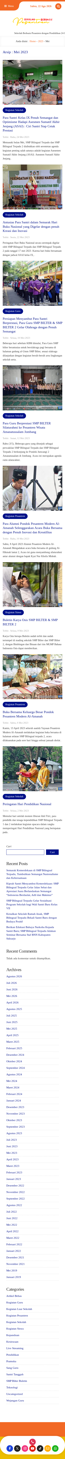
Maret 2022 (12, 1237)
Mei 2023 (11, 1152)
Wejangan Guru (15, 1400)
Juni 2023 (12, 1146)
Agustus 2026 (14, 976)
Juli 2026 (11, 982)
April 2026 (12, 1002)
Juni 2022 (12, 1218)
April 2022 (12, 1231)
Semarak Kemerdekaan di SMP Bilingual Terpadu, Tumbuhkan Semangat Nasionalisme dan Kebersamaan (32, 874)
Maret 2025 (12, 1041)
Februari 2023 (14, 1172)
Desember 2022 (15, 1185)
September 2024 (15, 1067)
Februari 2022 (14, 1244)
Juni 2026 (12, 989)
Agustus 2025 (14, 1009)
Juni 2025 (12, 1022)
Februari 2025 (14, 1048)
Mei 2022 (11, 1224)
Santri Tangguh (14, 1374)
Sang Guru (12, 1367)
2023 (40, 41)
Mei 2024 (11, 1080)
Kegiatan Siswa (13, 612)
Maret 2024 (12, 1087)
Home (33, 41)
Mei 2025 (11, 1028)
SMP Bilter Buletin (16, 1380)
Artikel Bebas (14, 1295)
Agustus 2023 (14, 1133)
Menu (10, 6)
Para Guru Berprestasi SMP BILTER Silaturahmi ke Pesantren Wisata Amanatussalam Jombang (27, 427)
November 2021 (15, 1264)
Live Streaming (14, 1348)
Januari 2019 (13, 1277)
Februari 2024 (14, 1094)
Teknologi (12, 1387)
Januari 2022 (13, 1250)
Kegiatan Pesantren (15, 516)
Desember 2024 (15, 1054)
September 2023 (15, 1126)
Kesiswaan (12, 1341)
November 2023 (15, 1113)
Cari (8, 846)
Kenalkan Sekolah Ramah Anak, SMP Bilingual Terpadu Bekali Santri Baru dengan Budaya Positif (31, 917)
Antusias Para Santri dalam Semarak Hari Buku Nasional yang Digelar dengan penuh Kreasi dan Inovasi (31, 226)
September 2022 (15, 1198)
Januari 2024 (13, 1100)
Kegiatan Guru (12, 311)
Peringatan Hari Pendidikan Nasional (27, 804)
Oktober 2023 (14, 1120)
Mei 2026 (11, 996)
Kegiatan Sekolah (14, 110)
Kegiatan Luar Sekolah (19, 1309)
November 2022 (15, 1192)
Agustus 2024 (14, 1074)
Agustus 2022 (14, 1205)
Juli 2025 (11, 1015)
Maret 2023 (12, 1165)
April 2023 (12, 1159)
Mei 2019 (11, 1270)
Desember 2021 (15, 1257)
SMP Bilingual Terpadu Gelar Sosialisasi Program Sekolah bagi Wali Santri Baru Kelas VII (31, 904)
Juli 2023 (11, 1139)
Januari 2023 (13, 1179)
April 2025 (12, 1035)
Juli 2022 (11, 1211)
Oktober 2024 (14, 1061)
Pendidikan (12, 1354)
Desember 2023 (15, 1107)
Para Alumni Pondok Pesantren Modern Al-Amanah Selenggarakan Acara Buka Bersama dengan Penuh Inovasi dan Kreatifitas (32, 528)
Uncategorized (14, 1394)
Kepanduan (12, 1335)
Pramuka (11, 1361)
